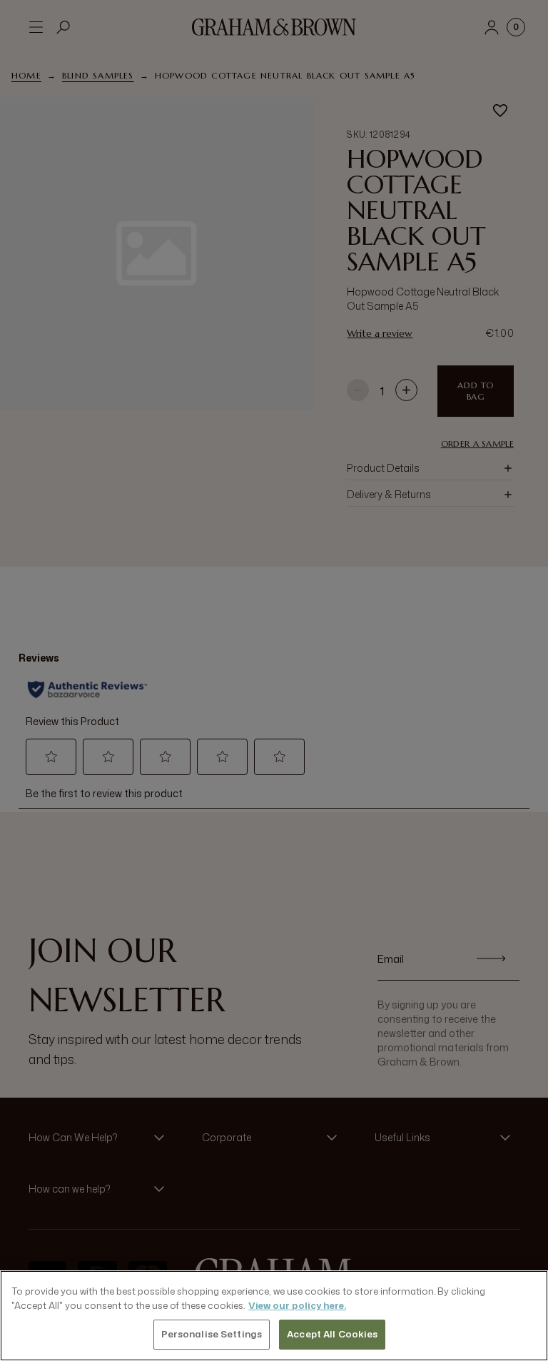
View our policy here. (297, 1305)
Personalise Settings (212, 1333)
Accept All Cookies (332, 1333)
